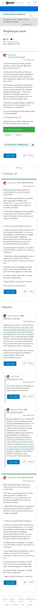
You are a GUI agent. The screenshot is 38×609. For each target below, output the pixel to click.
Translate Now (27, 24)
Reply (9, 156)
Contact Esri (30, 604)
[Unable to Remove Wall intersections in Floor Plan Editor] (35, 168)
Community (19, 3)
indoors (8, 135)
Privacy (7, 604)
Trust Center (15, 604)
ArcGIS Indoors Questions (14, 14)
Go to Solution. (17, 130)
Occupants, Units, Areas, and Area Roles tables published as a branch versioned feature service (18, 329)
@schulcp (9, 325)
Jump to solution (12, 42)
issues (18, 135)
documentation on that (12, 357)
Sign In (35, 3)
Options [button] (31, 15)
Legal (22, 604)
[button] (29, 59)
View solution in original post (14, 285)
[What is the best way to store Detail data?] (2, 168)
